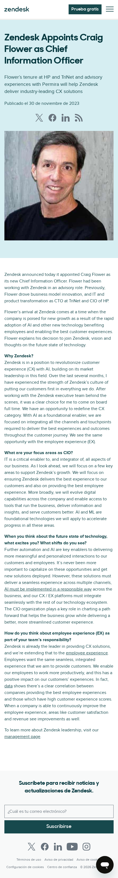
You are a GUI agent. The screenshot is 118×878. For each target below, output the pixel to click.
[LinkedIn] (58, 846)
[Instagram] (86, 846)
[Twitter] (31, 846)
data (8, 686)
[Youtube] (72, 846)
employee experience (87, 653)
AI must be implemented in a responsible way (48, 589)
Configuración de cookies (25, 867)
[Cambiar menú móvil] (110, 9)
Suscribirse (59, 826)
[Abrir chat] (105, 865)
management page (22, 736)
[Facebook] (44, 846)
